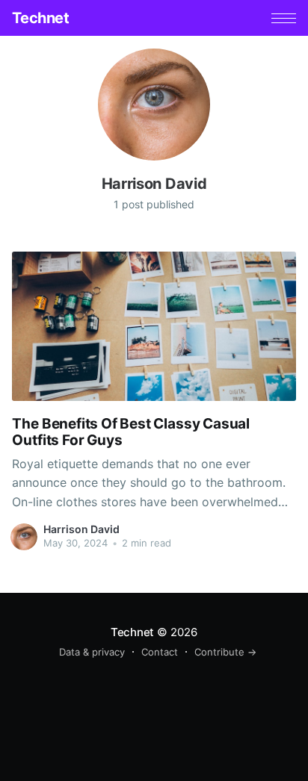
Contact (159, 652)
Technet (40, 18)
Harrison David (81, 529)
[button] (283, 18)
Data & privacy (92, 652)
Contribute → (225, 652)
